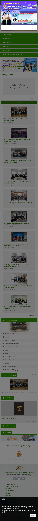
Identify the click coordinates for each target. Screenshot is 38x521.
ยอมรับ (32, 516)
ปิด (34, 27)
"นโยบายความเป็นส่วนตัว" (21, 510)
